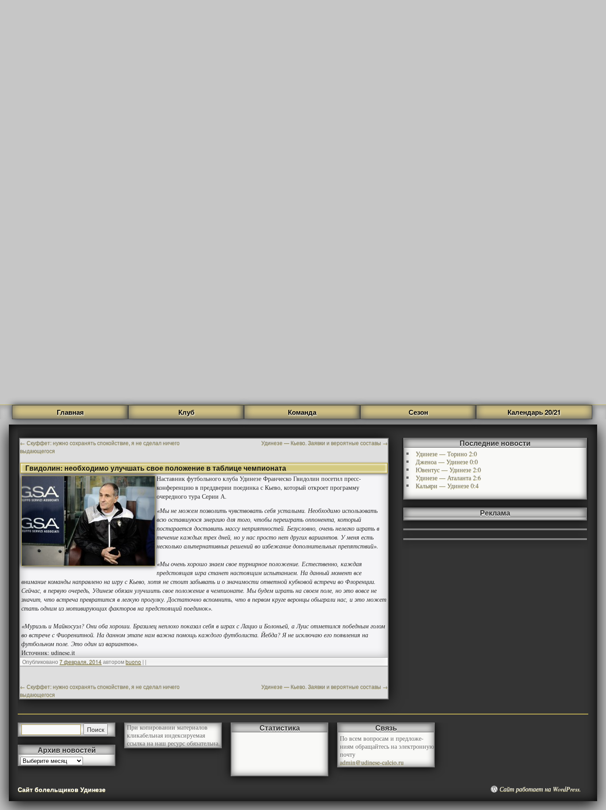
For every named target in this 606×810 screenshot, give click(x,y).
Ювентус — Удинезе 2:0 (448, 469)
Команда (302, 412)
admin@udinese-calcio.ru (372, 762)
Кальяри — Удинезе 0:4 (447, 485)
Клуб (186, 412)
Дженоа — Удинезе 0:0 (447, 461)
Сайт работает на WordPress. (540, 789)
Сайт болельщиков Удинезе (62, 789)
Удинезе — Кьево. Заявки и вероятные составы (324, 442)
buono (133, 661)
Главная (70, 412)
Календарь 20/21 (534, 412)
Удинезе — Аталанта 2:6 (448, 477)
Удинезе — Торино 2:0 (446, 453)
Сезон (418, 412)
